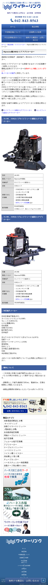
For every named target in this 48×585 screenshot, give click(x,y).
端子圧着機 (8, 438)
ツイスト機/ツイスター (13, 453)
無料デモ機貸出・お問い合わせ (35, 38)
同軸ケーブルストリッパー (15, 435)
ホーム (12, 27)
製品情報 (35, 27)
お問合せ (24, 568)
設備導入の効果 (35, 32)
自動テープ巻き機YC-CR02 (15, 465)
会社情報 (30, 13)
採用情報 (38, 13)
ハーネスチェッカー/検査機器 (16, 462)
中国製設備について (13, 32)
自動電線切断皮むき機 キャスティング (13, 422)
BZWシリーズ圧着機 (22, 203)
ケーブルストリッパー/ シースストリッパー (13, 448)
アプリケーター (20, 44)
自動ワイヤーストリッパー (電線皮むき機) (15, 427)
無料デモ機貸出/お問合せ (16, 13)
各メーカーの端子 (8, 73)
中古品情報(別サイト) (12, 37)
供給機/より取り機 (11, 456)
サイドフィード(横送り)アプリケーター (18, 110)
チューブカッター (11, 459)
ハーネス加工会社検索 (24, 565)
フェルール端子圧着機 (13, 441)
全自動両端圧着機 (11, 432)
